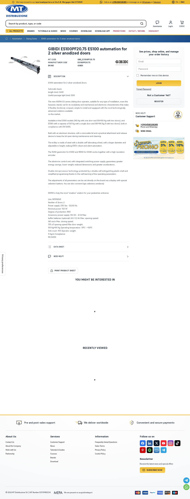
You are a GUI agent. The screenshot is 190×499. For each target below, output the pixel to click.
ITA (177, 2)
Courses (73, 31)
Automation (17, 38)
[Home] (7, 38)
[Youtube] (163, 443)
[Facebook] (143, 443)
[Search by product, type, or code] (142, 23)
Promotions (119, 31)
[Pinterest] (143, 450)
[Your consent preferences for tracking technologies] (2, 264)
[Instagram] (170, 443)
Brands (30, 31)
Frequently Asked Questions (106, 442)
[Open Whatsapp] (186, 487)
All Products (16, 31)
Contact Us (10, 442)
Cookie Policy (100, 454)
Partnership (10, 454)
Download (86, 31)
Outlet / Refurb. (137, 31)
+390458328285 (149, 124)
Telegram (157, 2)
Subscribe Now (154, 470)
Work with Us (11, 450)
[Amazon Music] (157, 450)
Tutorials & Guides (47, 31)
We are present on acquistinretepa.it (78, 492)
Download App (102, 31)
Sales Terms (100, 446)
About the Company (13, 446)
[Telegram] (163, 450)
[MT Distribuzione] (17, 10)
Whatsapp (146, 2)
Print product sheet (65, 270)
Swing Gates (32, 38)
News (63, 31)
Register (158, 101)
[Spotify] (150, 450)
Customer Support (57, 442)
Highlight (154, 31)
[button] (88, 76)
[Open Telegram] (186, 480)
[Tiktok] (177, 443)
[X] (157, 443)
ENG (182, 2)
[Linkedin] (150, 443)
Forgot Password (144, 89)
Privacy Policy (100, 450)
